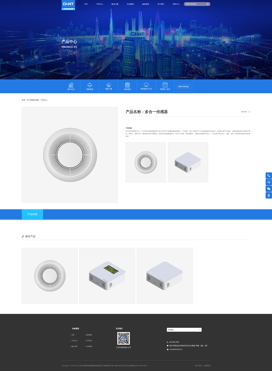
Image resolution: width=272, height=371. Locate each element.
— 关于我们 (88, 340)
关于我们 (160, 4)
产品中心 (99, 4)
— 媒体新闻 (88, 335)
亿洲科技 (207, 366)
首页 (86, 4)
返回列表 (244, 112)
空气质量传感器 (33, 100)
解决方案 (115, 4)
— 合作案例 (88, 346)
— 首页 (72, 335)
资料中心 (176, 4)
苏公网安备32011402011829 (136, 366)
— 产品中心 (73, 340)
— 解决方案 (73, 346)
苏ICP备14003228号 (118, 366)
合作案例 (130, 4)
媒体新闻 (145, 4)
